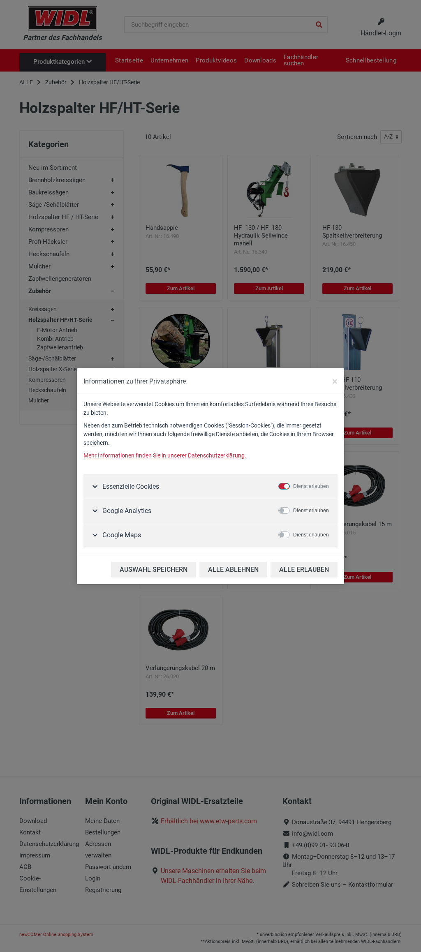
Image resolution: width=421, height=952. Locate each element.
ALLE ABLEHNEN (233, 569)
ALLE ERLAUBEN (304, 569)
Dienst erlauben (311, 486)
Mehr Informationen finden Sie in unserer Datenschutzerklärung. (164, 455)
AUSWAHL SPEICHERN (153, 569)
